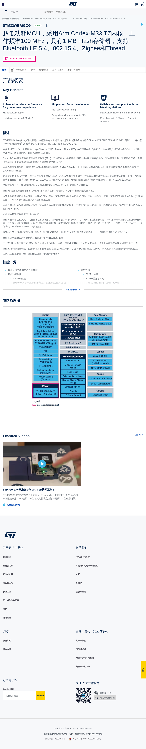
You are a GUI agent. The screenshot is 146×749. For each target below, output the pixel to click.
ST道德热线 (81, 649)
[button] (3, 4)
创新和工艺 (8, 583)
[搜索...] (6, 11)
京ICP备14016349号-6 (55, 739)
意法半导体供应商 (11, 600)
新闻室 (79, 583)
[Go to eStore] (137, 4)
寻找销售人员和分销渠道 (87, 565)
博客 (5, 609)
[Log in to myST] (143, 4)
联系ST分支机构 (83, 557)
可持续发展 (8, 574)
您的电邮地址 (8, 689)
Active (37, 25)
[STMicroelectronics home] (73, 4)
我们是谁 (7, 557)
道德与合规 (81, 640)
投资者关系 (8, 565)
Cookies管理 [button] (96, 734)
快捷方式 (7, 640)
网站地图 (7, 649)
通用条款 (7, 617)
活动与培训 (81, 591)
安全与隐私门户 (83, 666)
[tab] (4, 70)
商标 (71, 734)
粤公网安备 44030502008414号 (86, 739)
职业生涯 (7, 591)
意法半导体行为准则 (85, 658)
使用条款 (48, 734)
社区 (78, 574)
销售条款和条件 (60, 734)
